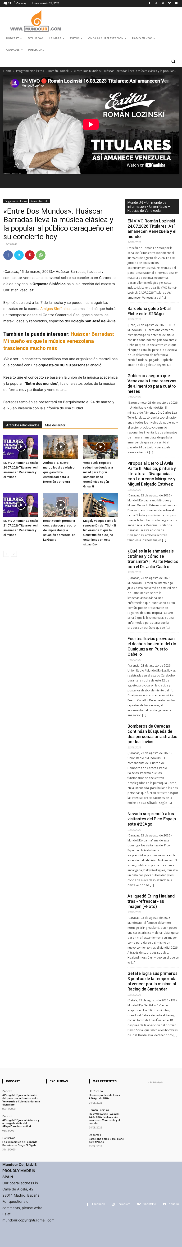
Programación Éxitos (30, 71)
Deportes (95, 1134)
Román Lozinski (58, 71)
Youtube (174, 1204)
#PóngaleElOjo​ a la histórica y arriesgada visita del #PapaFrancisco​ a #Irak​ (20, 1123)
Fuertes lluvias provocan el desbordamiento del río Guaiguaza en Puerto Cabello (151, 646)
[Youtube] (176, 3)
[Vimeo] (169, 3)
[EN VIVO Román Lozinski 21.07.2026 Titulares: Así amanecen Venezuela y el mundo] (20, 505)
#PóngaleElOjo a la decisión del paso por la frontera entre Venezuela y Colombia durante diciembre (21, 1100)
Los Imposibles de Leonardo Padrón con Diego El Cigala (19, 1144)
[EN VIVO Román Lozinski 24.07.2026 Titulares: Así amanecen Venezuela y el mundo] (20, 447)
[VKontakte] (139, 1204)
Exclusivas (8, 1137)
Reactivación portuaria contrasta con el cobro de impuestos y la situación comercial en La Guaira (59, 530)
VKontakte (149, 1204)
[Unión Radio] (35, 21)
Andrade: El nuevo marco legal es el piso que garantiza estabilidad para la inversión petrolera (58, 472)
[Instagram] (156, 3)
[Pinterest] (30, 255)
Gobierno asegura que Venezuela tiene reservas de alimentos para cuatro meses (151, 383)
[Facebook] (149, 3)
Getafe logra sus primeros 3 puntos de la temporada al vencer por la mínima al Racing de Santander (152, 981)
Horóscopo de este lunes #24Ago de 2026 (104, 1097)
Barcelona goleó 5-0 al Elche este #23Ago (149, 311)
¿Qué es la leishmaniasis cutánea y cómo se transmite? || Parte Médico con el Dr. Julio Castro (152, 558)
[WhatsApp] (41, 255)
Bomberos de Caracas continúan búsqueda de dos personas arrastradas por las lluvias (152, 734)
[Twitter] (163, 3)
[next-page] (14, 554)
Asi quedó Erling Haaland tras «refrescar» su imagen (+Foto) (151, 901)
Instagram (124, 1204)
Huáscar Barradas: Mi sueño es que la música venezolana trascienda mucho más (58, 341)
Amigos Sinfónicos (56, 308)
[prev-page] (6, 554)
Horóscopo (96, 1091)
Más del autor (55, 425)
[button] (173, 61)
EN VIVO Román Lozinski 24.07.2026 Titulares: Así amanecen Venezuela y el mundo (151, 228)
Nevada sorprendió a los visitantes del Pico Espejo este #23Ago (151, 819)
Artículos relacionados (22, 425)
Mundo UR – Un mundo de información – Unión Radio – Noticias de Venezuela (148, 206)
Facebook (98, 1204)
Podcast (7, 1091)
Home (7, 71)
